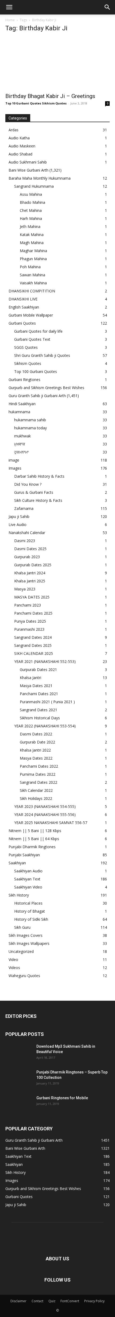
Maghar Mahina (33, 250)
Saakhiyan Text (27, 878)
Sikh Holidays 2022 (36, 798)
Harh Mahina (31, 218)
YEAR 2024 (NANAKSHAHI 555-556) (45, 814)
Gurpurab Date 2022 (37, 742)
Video (13, 959)
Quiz (51, 1301)
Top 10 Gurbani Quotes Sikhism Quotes (36, 103)
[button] (9, 7)
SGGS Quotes (26, 347)
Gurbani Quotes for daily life (38, 331)
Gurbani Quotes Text (32, 339)
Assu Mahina (31, 194)
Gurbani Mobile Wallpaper (31, 315)
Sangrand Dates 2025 (33, 645)
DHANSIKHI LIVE (23, 299)
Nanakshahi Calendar (27, 532)
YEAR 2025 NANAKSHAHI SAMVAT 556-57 (50, 822)
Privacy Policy (94, 1301)
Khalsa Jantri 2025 (29, 580)
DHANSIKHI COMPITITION (32, 290)
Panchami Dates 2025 (33, 613)
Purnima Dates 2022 (37, 774)
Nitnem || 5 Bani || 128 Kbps (35, 830)
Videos (14, 967)
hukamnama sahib (30, 419)
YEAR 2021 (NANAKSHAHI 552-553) (45, 661)
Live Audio (17, 524)
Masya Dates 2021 (36, 685)
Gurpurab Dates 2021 (38, 669)
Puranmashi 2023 (29, 629)
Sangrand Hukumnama (34, 186)
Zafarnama (23, 508)
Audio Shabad (20, 154)
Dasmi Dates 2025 (30, 548)
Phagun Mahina (33, 258)
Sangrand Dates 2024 (33, 637)
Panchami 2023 (27, 605)
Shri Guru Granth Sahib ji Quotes (42, 355)
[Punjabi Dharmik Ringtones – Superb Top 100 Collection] (18, 1078)
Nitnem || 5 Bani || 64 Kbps (34, 838)
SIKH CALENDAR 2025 (33, 653)
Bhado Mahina (32, 202)
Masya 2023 (24, 589)
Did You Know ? (27, 484)
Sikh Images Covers (26, 935)
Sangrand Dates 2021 (38, 709)
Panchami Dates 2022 (39, 766)
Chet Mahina (31, 210)
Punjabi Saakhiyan (24, 854)
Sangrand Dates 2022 (38, 782)
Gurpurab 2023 (27, 556)
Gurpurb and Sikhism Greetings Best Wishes (46, 387)
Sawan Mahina (32, 274)
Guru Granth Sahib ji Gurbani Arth (37, 395)
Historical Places (28, 903)
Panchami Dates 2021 (39, 693)
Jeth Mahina (30, 226)
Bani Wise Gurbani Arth (28, 170)
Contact (37, 1301)
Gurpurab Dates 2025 (32, 564)
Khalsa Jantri (30, 677)
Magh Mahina (32, 242)
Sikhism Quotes (27, 363)
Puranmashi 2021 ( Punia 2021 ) (47, 701)
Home (10, 20)
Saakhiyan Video (28, 887)
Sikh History (19, 895)
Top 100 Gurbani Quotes (35, 371)
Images (15, 468)
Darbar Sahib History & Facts (39, 476)
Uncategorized (21, 951)
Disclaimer (18, 1301)
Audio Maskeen (22, 145)
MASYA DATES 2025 (31, 597)
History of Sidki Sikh (31, 919)
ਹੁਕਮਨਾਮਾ (21, 452)
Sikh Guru (22, 927)
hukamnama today (30, 427)
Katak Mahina (32, 234)
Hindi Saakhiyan (22, 403)
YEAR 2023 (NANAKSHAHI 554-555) (45, 806)
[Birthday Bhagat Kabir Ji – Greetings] (57, 63)
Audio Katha (19, 137)
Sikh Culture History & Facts (38, 500)
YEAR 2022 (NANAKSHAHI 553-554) (45, 725)
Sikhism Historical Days (40, 717)
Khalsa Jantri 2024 (29, 572)
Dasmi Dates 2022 (36, 733)
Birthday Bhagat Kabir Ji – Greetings (50, 96)
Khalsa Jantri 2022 (35, 750)
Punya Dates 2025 (30, 621)
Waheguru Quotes (24, 975)
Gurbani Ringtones (24, 379)
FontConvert (69, 1301)
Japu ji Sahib (19, 516)
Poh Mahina (30, 266)
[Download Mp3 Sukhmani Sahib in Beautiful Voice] (18, 1053)
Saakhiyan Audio (28, 870)
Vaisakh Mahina (33, 282)
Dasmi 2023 (24, 540)
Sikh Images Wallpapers (29, 943)
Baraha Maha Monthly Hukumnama (40, 178)
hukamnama (19, 411)
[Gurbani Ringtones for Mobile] (18, 1104)
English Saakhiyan (24, 307)
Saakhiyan (17, 862)
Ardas (13, 129)
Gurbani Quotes (22, 323)
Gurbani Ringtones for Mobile (62, 1098)
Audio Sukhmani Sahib (28, 162)
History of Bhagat (29, 911)
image (14, 460)
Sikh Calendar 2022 (36, 790)
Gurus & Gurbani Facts (33, 492)
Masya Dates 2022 (36, 758)
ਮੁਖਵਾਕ (19, 444)
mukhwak (22, 435)
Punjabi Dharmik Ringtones (32, 846)
